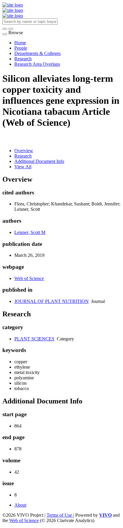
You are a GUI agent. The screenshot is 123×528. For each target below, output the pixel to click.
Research (23, 58)
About (20, 504)
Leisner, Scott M (29, 232)
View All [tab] (22, 166)
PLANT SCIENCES (34, 338)
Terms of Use (60, 515)
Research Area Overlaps (37, 64)
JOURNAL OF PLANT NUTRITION (51, 301)
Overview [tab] (23, 150)
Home (20, 42)
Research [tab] (23, 155)
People (20, 48)
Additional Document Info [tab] (39, 161)
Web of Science (29, 278)
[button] (4, 29)
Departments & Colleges (37, 53)
